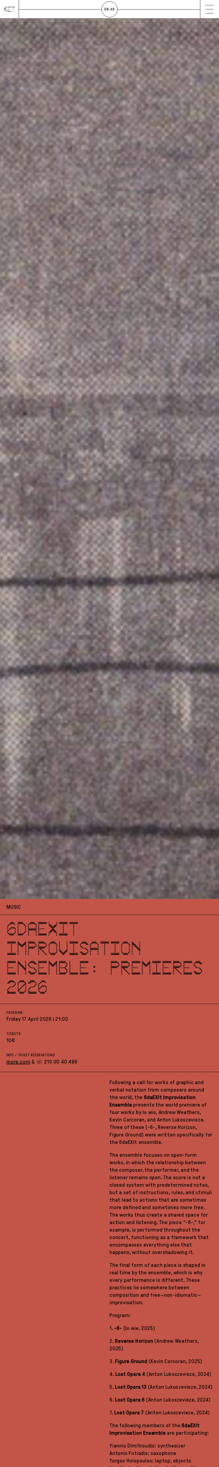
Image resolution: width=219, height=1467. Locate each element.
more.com (18, 1062)
